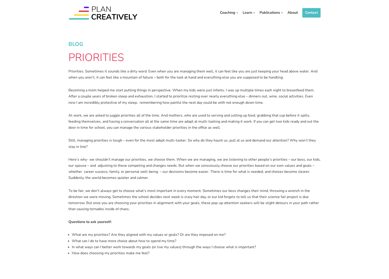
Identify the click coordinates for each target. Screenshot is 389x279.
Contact (311, 12)
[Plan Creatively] (103, 13)
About (292, 12)
